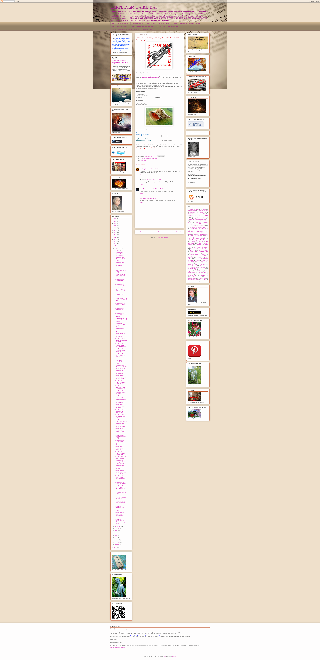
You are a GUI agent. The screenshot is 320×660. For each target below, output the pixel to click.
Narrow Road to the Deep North (199, 249)
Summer (200, 257)
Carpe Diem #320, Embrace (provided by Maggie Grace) (120, 425)
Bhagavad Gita (192, 213)
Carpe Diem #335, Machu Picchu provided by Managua (119, 264)
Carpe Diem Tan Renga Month (199, 228)
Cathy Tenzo (155, 158)
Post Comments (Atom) (162, 237)
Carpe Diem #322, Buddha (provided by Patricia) (120, 392)
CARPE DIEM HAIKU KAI (133, 7)
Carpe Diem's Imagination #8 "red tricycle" (120, 325)
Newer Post (139, 232)
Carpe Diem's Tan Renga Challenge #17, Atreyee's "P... (120, 487)
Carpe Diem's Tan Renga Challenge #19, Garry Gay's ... (120, 355)
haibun (203, 268)
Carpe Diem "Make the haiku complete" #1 (121, 457)
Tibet (197, 260)
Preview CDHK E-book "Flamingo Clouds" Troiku (141, 26)
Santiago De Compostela (194, 256)
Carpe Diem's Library (151, 23)
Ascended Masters (203, 210)
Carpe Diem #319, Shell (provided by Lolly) (120, 436)
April (116, 537)
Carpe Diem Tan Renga (145, 158)
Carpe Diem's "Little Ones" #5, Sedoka (120, 483)
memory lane (200, 274)
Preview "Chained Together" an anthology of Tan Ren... (125, 29)
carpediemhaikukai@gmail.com (118, 647)
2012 (115, 547)
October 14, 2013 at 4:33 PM (149, 198)
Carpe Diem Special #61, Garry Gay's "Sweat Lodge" (120, 453)
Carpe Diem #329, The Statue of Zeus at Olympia (121, 315)
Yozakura (197, 263)
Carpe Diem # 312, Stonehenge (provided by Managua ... (120, 514)
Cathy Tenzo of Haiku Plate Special (150, 77)
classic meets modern (198, 267)
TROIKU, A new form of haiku (119, 26)
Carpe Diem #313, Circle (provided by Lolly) (120, 492)
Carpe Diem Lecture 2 (137, 23)
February (117, 542)
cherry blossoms (204, 265)
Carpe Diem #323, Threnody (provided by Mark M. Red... (120, 377)
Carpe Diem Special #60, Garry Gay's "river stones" (120, 502)
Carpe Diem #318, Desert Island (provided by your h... (120, 442)
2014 (115, 241)
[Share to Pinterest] (164, 156)
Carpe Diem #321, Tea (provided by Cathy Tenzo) (121, 416)
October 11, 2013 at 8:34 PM (152, 169)
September (118, 526)
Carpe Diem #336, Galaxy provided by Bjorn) (120, 259)
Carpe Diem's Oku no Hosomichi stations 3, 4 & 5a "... (120, 497)
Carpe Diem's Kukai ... (164, 23)
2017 (115, 234)
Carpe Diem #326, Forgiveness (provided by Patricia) (119, 361)
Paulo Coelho (193, 251)
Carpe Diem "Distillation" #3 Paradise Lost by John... (120, 521)
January (117, 544)
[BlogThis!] (159, 156)
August (117, 528)
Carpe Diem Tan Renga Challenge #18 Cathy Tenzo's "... (120, 430)
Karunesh (198, 244)
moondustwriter (144, 189)
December (118, 246)
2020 (115, 228)
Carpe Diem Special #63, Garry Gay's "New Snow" (120, 335)
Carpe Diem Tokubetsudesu (201, 234)
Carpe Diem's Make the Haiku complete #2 (120, 330)
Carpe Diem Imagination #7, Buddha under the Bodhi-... (120, 508)
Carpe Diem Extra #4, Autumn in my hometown (120, 310)
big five (203, 264)
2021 (115, 225)
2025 (115, 219)
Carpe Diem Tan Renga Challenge (198, 227)
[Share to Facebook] (162, 156)
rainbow (204, 279)
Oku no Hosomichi (203, 250)
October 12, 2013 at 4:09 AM (154, 179)
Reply (141, 174)
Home (113, 23)
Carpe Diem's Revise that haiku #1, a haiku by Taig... (120, 411)
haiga (189, 271)
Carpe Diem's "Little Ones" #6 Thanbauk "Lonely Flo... (121, 340)
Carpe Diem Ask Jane (200, 218)
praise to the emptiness (193, 279)
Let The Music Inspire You (201, 247)
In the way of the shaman (196, 241)
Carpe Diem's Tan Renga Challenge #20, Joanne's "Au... (121, 289)
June (116, 533)
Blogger (174, 656)
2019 (115, 230)
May (116, 535)
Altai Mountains (192, 210)
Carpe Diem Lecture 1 (123, 23)
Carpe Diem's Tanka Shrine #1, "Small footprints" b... (120, 305)
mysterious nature (196, 276)
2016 (115, 237)
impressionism (191, 272)
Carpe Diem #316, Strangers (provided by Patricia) (120, 467)
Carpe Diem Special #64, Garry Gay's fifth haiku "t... (120, 275)
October (117, 250)
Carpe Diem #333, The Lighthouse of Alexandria (121, 281)
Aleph (204, 209)
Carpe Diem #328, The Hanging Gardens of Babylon (121, 320)
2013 (115, 244)
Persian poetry (204, 251)
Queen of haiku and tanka (197, 254)
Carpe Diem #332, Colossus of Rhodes (121, 285)
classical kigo (192, 269)
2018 (115, 232)
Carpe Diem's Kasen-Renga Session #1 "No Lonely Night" (120, 401)
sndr (165, 656)
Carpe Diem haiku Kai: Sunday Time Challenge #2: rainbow (120, 62)
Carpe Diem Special (201, 224)
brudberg (142, 169)
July (116, 530)
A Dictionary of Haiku (193, 209)
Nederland (143, 160)
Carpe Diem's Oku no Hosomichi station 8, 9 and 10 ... (121, 350)
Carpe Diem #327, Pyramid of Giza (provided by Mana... (121, 345)
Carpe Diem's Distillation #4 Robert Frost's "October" (121, 387)
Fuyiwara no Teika (197, 237)
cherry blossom (192, 265)
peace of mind (202, 278)
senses (195, 281)
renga (189, 281)
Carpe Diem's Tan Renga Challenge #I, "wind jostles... (121, 254)
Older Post (179, 232)
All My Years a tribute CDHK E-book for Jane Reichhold (187, 23)
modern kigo (204, 275)
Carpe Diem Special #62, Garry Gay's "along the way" (120, 382)
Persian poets (195, 253)
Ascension (192, 212)
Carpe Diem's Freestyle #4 (119, 396)
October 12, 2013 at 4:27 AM (156, 189)
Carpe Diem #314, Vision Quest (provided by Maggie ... (121, 478)
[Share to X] (161, 156)
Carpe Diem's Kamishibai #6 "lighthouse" (119, 448)
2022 (115, 223)
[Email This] (157, 156)
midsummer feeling (192, 275)
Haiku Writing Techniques (199, 238)
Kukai (196, 246)
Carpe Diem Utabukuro (196, 235)
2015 (115, 239)
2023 (115, 221)
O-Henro (192, 250)
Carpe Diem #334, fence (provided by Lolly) (120, 270)
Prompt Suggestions (147, 29)
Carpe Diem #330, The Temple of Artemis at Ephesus (121, 299)
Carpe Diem (203, 215)
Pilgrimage (205, 253)
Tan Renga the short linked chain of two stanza (168, 26)
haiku (199, 271)
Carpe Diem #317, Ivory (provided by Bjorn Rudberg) (120, 462)
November (118, 248)
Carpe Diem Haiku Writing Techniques (198, 219)
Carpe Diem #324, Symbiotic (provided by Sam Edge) (120, 372)
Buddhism (190, 215)
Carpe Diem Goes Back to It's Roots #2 (121, 420)
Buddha (203, 213)
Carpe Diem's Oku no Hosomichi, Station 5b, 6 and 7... (120, 406)
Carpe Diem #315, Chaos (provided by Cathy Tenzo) (120, 472)
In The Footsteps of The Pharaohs (198, 240)
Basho (201, 212)
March (117, 539)
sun (141, 198)
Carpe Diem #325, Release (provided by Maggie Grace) (120, 367)
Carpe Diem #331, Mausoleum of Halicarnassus (119, 294)
